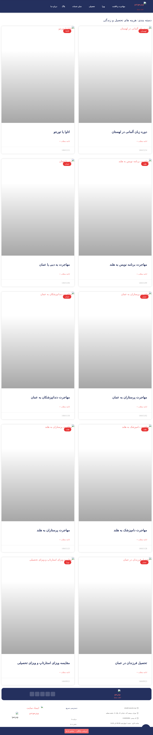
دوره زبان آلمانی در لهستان (129, 132)
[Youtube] (53, 694)
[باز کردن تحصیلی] (87, 6)
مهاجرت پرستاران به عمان (129, 397)
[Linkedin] (37, 694)
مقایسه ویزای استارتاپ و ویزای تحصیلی (43, 663)
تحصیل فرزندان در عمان (131, 663)
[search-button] (7, 6)
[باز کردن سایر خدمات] (71, 6)
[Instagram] (47, 694)
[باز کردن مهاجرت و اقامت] (110, 6)
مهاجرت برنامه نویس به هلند (128, 264)
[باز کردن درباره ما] (49, 6)
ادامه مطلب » (142, 141)
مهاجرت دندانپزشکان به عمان (50, 397)
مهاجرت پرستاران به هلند (53, 530)
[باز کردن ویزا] (100, 6)
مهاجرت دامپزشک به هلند (130, 530)
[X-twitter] (32, 694)
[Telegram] (42, 694)
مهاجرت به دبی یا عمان (54, 264)
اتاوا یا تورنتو (62, 132)
